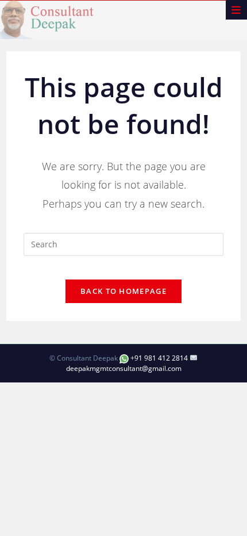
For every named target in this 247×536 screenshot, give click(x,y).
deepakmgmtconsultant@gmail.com (124, 368)
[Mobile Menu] (236, 10)
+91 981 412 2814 (159, 358)
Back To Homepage (123, 291)
